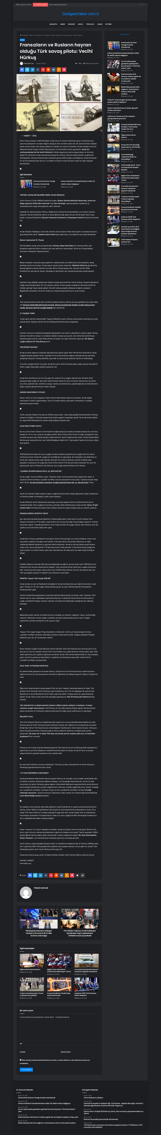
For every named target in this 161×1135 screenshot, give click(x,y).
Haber (62, 24)
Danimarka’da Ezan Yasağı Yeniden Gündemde (129, 44)
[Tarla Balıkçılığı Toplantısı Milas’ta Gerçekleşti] (113, 157)
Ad (21, 1044)
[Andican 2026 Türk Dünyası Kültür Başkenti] (87, 984)
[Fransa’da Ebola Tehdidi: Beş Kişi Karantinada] (59, 984)
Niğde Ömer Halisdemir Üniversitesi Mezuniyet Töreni (59, 970)
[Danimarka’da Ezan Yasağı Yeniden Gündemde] (26, 184)
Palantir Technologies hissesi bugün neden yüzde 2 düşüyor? (121, 101)
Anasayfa (53, 24)
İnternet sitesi (66, 1052)
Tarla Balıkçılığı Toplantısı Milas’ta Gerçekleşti (128, 156)
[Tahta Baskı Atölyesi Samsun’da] (113, 242)
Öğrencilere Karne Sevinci (30, 969)
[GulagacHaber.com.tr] (80, 13)
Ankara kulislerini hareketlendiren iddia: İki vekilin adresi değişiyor (123, 54)
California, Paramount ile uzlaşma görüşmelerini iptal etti (121, 117)
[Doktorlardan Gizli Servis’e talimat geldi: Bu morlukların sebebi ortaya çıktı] (113, 77)
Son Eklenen (124, 34)
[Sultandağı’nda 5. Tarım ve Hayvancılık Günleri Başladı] (113, 168)
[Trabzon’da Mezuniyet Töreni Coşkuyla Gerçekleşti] (32, 984)
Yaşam (99, 24)
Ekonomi (71, 24)
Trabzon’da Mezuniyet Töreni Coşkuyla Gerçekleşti (31, 994)
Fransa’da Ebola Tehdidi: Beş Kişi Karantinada (58, 994)
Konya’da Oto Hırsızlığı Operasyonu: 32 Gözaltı (130, 146)
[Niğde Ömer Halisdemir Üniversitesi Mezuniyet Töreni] (59, 960)
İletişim (108, 24)
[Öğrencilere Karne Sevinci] (32, 960)
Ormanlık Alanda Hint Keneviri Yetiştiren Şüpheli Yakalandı (86, 970)
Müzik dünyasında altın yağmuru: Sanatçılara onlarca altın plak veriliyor (130, 90)
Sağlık (80, 24)
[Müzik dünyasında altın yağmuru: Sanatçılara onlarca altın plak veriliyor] (113, 90)
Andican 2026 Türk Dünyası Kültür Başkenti (85, 994)
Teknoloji (90, 24)
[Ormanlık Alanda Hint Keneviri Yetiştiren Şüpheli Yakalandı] (87, 960)
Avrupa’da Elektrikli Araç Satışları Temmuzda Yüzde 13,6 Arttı (131, 126)
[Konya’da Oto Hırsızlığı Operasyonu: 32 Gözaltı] (113, 148)
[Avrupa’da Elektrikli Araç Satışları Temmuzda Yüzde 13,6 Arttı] (113, 127)
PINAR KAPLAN (29, 63)
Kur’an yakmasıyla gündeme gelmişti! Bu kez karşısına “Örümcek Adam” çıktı (74, 4)
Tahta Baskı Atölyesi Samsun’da (129, 240)
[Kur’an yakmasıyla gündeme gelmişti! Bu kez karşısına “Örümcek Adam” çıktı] (113, 64)
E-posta (23, 1052)
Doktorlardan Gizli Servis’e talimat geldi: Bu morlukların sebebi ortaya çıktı (131, 77)
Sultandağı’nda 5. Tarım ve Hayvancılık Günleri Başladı (130, 167)
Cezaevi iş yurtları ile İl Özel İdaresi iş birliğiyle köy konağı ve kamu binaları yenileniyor (130, 230)
